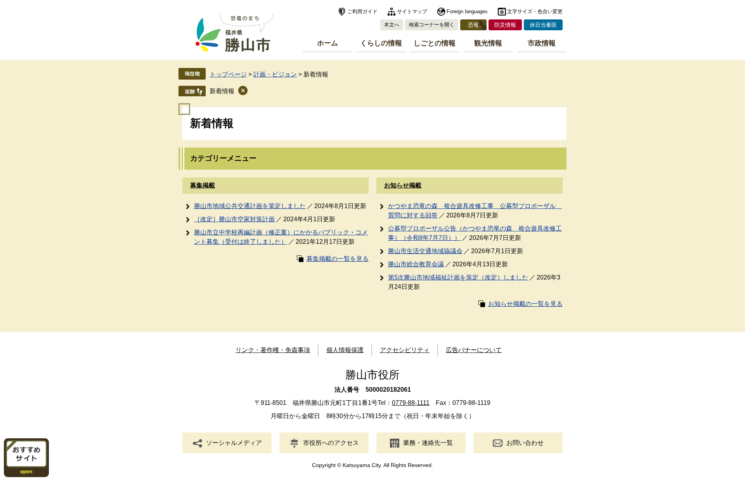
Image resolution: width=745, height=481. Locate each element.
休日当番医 (543, 25)
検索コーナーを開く (431, 25)
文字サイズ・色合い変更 (535, 11)
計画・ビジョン (275, 74)
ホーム (327, 43)
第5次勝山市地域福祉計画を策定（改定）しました (458, 277)
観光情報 (488, 43)
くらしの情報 (381, 43)
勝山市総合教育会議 (416, 264)
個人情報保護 (345, 350)
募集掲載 (202, 185)
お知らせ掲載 (402, 185)
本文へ (391, 25)
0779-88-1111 (411, 402)
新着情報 (222, 91)
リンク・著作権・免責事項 (273, 350)
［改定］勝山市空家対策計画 (234, 219)
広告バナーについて (474, 350)
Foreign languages (467, 11)
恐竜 (473, 25)
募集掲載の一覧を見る (338, 258)
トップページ (228, 74)
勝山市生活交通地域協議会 (425, 251)
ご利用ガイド (362, 11)
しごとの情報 (435, 43)
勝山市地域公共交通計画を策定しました (250, 206)
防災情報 (505, 25)
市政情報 (542, 43)
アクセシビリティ (405, 350)
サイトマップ (412, 11)
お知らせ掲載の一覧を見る (525, 303)
